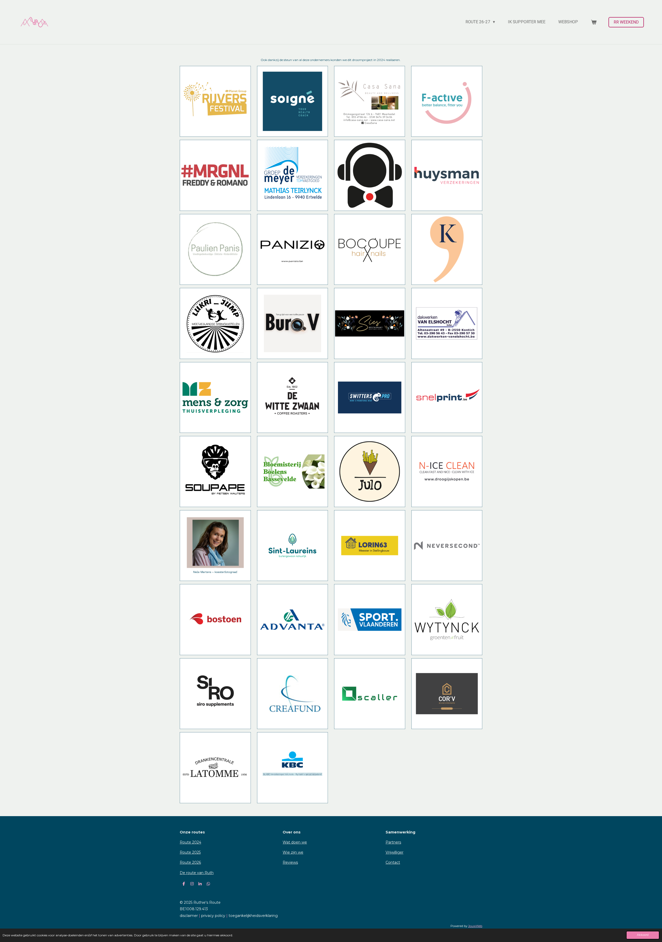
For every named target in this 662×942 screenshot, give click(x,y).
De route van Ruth (197, 872)
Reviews (290, 862)
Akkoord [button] (643, 935)
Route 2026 (190, 862)
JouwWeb (475, 926)
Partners (393, 842)
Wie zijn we (293, 852)
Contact (393, 862)
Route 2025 (190, 852)
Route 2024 (190, 842)
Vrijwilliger (394, 852)
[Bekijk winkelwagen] (594, 22)
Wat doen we (295, 842)
